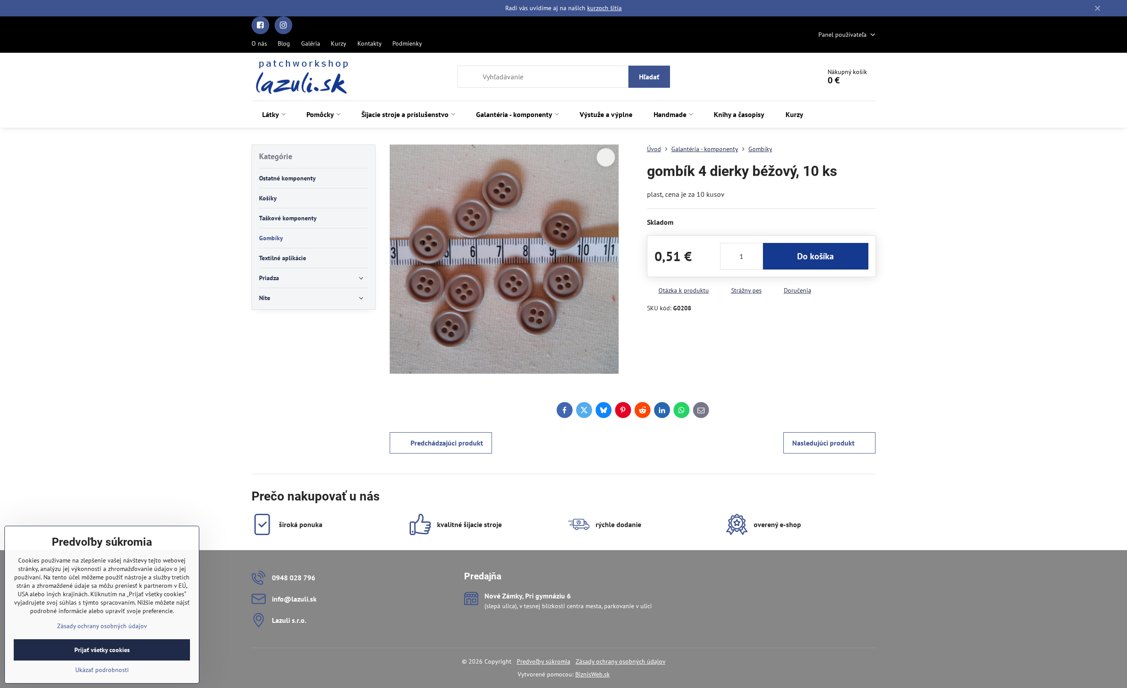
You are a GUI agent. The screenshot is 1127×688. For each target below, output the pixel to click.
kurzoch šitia (604, 8)
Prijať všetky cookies (102, 650)
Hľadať (649, 76)
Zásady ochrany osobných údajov (621, 661)
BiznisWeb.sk (592, 674)
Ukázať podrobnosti (102, 670)
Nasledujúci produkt (823, 442)
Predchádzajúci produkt (447, 442)
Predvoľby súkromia (543, 661)
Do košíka (815, 256)
